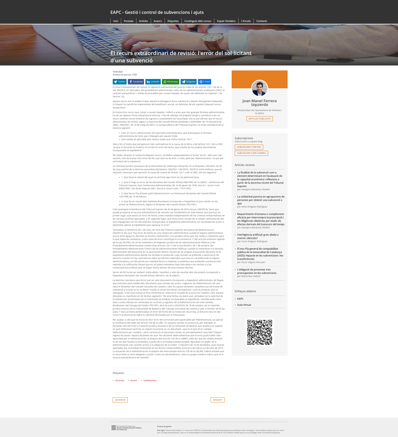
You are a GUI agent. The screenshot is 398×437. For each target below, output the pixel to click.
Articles (143, 21)
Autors (158, 21)
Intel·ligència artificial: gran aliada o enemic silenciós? (258, 236)
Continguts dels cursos (197, 21)
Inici (115, 21)
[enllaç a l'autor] (259, 88)
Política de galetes (164, 426)
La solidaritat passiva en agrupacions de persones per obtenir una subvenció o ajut (261, 200)
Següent (217, 399)
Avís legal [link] (160, 430)
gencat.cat (153, 5)
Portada (128, 21)
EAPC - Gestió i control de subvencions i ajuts (157, 12)
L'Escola (246, 21)
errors (134, 380)
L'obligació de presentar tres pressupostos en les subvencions (256, 271)
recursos (119, 380)
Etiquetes (173, 21)
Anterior (120, 399)
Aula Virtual (244, 305)
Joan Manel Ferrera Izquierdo (260, 102)
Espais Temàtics (226, 21)
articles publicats (260, 118)
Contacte (261, 21)
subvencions (150, 380)
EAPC (240, 298)
